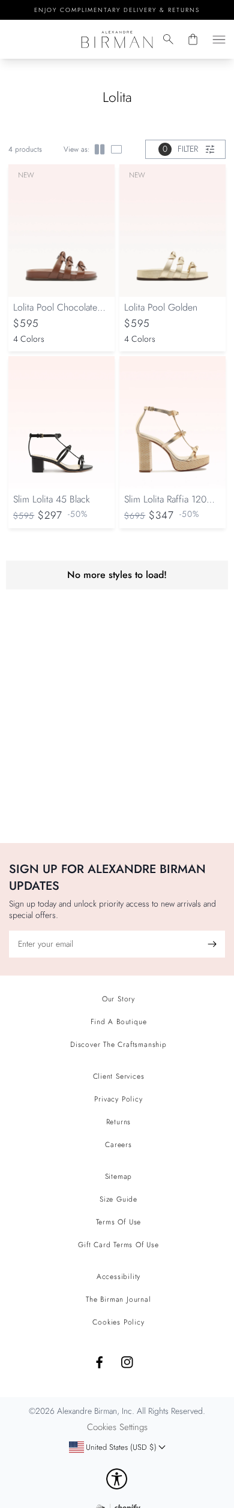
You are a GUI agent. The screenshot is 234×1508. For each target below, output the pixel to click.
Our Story (118, 999)
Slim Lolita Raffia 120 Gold (165, 505)
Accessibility (118, 1276)
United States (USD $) (113, 1450)
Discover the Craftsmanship (118, 1044)
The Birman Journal (118, 1299)
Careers (118, 1144)
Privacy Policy (118, 1099)
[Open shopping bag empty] (193, 39)
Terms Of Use (119, 1222)
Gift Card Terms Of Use (118, 1244)
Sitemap (119, 1176)
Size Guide (118, 1199)
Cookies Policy (118, 1322)
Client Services (119, 1076)
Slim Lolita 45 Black (51, 499)
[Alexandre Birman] (117, 39)
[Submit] (212, 944)
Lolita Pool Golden (160, 307)
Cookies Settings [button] (117, 1427)
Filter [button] (180, 149)
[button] (168, 39)
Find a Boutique (119, 1021)
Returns (118, 1121)
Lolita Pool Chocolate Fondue (55, 313)
